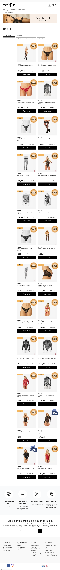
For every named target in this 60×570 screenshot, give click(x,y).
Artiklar (48, 1)
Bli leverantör (6, 549)
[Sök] (55, 9)
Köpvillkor (33, 552)
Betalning (33, 550)
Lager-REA (19, 549)
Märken (44, 1)
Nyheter (19, 545)
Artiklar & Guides (21, 547)
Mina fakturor (6, 550)
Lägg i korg (26, 74)
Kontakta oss (34, 544)
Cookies (33, 555)
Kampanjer (28, 1)
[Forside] (3, 12)
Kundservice (54, 1)
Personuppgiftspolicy (36, 554)
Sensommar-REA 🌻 (19, 1)
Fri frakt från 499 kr (8, 1)
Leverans (33, 547)
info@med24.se (53, 554)
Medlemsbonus (35, 545)
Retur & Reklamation (36, 549)
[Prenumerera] (40, 531)
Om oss (5, 544)
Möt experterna (7, 545)
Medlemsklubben (7, 547)
